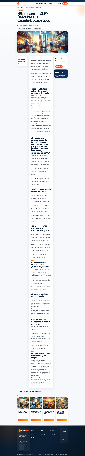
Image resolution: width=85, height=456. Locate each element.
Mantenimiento (52, 434)
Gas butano (52, 430)
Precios (37, 3)
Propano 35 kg (43, 434)
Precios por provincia (22, 61)
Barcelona (32, 430)
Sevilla (32, 434)
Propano (21, 7)
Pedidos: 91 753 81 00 (64, 0)
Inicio (33, 3)
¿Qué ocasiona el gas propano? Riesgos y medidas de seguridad (61, 412)
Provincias (41, 3)
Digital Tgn (30, 454)
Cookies (62, 440)
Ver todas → (33, 437)
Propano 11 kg (43, 433)
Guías (45, 3)
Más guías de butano (21, 63)
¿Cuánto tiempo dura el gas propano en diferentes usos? (49, 412)
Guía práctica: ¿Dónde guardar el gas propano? (22, 412)
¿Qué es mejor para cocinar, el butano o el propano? (36, 412)
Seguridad (51, 433)
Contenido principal (21, 59)
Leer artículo (23, 420)
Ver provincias (58, 3)
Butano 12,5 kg (43, 430)
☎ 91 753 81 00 (63, 431)
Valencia (32, 433)
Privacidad (62, 439)
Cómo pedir (50, 3)
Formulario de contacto (63, 433)
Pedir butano (65, 3)
